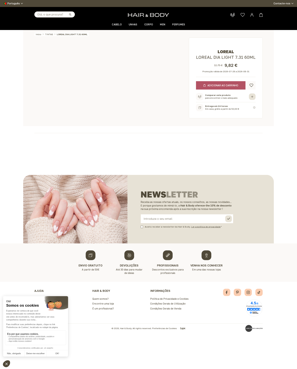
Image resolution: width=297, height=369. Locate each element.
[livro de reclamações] (254, 328)
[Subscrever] (228, 218)
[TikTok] (259, 292)
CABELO (117, 24)
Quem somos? (100, 298)
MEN (162, 24)
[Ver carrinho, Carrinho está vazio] (261, 15)
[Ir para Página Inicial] (148, 15)
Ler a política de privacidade (206, 226)
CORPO (148, 24)
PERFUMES (178, 24)
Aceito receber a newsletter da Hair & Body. (183, 227)
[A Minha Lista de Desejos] (243, 15)
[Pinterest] (237, 292)
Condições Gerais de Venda (165, 308)
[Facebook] (226, 292)
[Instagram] (248, 292)
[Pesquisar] (70, 14)
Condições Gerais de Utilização (168, 303)
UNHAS (133, 24)
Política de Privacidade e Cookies (169, 298)
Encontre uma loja (103, 303)
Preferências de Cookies (164, 328)
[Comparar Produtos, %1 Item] (232, 15)
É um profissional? (103, 308)
